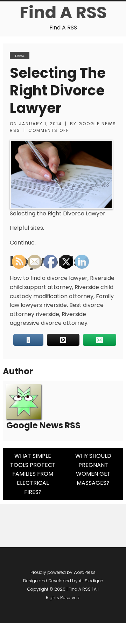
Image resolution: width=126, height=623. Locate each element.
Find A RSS (63, 12)
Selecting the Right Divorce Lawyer (58, 90)
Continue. (23, 243)
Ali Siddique (91, 581)
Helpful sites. (27, 228)
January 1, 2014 (40, 124)
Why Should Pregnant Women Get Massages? (93, 469)
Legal (19, 55)
